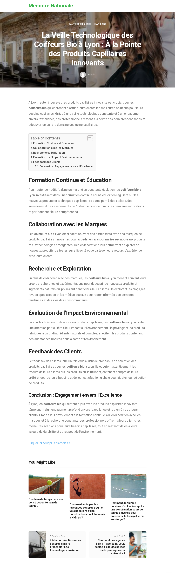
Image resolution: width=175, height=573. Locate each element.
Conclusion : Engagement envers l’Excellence (65, 166)
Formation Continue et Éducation (54, 143)
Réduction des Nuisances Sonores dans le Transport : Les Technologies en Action (65, 545)
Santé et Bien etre (80, 24)
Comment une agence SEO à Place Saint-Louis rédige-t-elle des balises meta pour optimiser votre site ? (110, 547)
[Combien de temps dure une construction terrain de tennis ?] (46, 484)
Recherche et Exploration (49, 152)
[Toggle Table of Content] (88, 138)
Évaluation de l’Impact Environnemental (58, 157)
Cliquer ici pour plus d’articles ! (49, 443)
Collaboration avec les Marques (53, 148)
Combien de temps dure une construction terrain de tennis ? (46, 502)
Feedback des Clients (46, 162)
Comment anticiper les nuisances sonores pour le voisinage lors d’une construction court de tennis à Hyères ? (87, 511)
